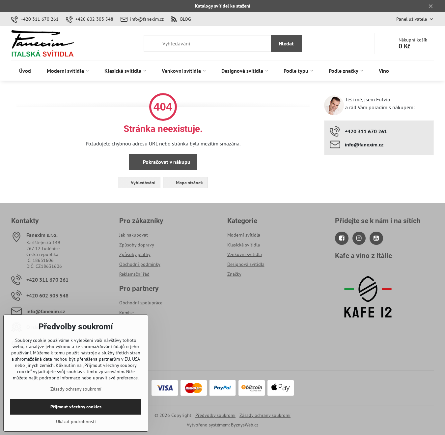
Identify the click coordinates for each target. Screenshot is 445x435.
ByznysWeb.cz (244, 425)
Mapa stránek (189, 183)
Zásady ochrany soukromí (265, 415)
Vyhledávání (142, 183)
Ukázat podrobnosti (76, 421)
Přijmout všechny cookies (75, 407)
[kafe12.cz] (368, 325)
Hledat (286, 43)
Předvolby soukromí (215, 415)
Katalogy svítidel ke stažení (222, 6)
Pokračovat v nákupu (166, 162)
